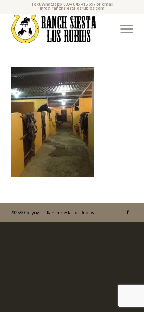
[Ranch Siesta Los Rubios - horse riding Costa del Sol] (60, 29)
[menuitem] (123, 29)
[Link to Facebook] (127, 212)
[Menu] (123, 29)
